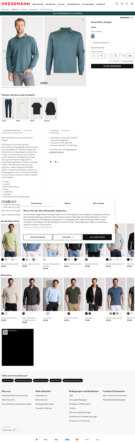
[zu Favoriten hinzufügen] (82, 20)
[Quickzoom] (13, 117)
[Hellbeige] (6, 313)
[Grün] (110, 313)
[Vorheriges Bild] (4, 51)
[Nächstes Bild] (83, 51)
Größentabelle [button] (99, 47)
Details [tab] (67, 203)
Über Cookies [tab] (98, 203)
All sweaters (33, 9)
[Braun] (44, 259)
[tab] (12, 130)
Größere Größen (127, 61)
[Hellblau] (33, 259)
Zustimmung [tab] (36, 203)
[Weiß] (44, 313)
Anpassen (66, 237)
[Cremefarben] (9, 259)
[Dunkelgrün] (69, 313)
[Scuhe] (117, 3)
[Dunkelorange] (117, 313)
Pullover (24, 9)
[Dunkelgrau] (2, 313)
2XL (122, 56)
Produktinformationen (100, 42)
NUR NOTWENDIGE (37, 237)
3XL (130, 56)
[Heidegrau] (6, 259)
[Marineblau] (114, 313)
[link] (122, 3)
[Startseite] (16, 3)
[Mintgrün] (12, 259)
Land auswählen (6, 427)
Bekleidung (15, 9)
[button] (18, 347)
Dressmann (5, 9)
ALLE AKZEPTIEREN (97, 237)
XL (116, 56)
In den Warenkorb (112, 66)
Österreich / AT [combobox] (9, 430)
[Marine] (75, 259)
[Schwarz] (2, 259)
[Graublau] (92, 36)
